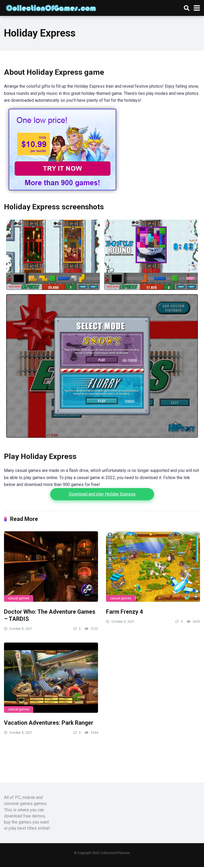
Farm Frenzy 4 (124, 611)
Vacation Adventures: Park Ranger (48, 722)
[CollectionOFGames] (51, 7)
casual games (18, 598)
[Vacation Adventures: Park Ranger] (51, 678)
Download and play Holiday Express (102, 494)
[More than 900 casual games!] (62, 192)
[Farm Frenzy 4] (153, 566)
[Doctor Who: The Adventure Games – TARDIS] (51, 566)
